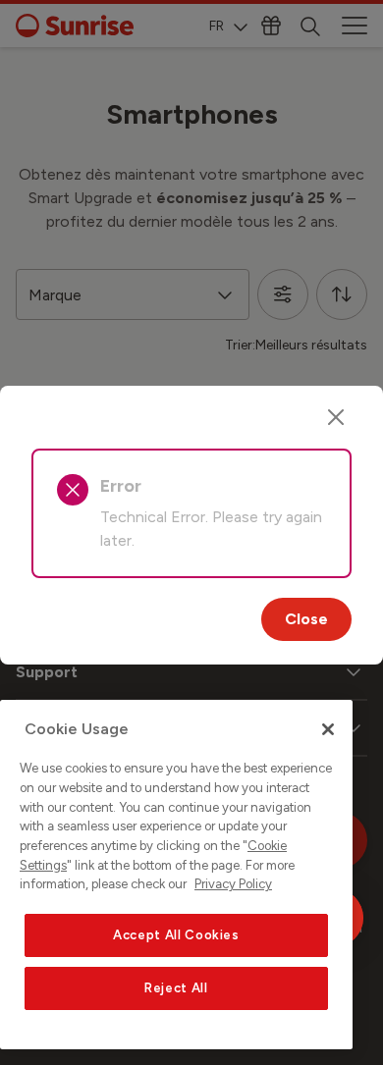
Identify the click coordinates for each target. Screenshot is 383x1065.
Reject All (176, 988)
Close (306, 619)
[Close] (336, 417)
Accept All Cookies (176, 935)
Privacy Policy (233, 884)
